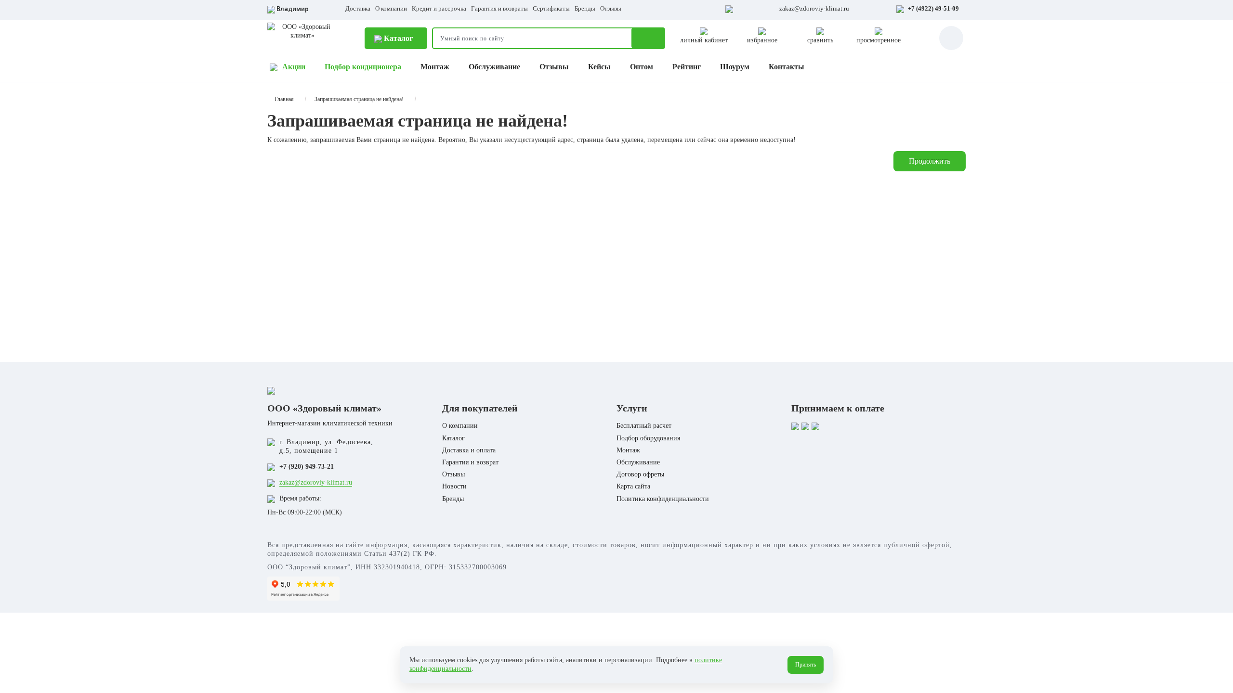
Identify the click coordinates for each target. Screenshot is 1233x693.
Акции (293, 67)
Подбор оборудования (648, 438)
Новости (454, 486)
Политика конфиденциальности (662, 498)
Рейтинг (686, 67)
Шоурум (734, 67)
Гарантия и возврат (470, 462)
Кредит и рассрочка (439, 8)
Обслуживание (494, 67)
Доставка (357, 8)
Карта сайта (633, 486)
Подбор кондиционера (363, 67)
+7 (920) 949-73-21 (306, 466)
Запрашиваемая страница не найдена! (359, 99)
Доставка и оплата (469, 450)
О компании (391, 8)
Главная (284, 99)
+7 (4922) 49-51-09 (933, 8)
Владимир (292, 9)
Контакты (786, 67)
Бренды (585, 8)
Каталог (397, 38)
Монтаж (434, 67)
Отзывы (610, 8)
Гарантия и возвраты (499, 8)
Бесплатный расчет (643, 425)
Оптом (641, 67)
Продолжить (929, 161)
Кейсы (599, 67)
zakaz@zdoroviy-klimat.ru (814, 8)
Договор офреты (640, 474)
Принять (805, 664)
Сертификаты (551, 8)
